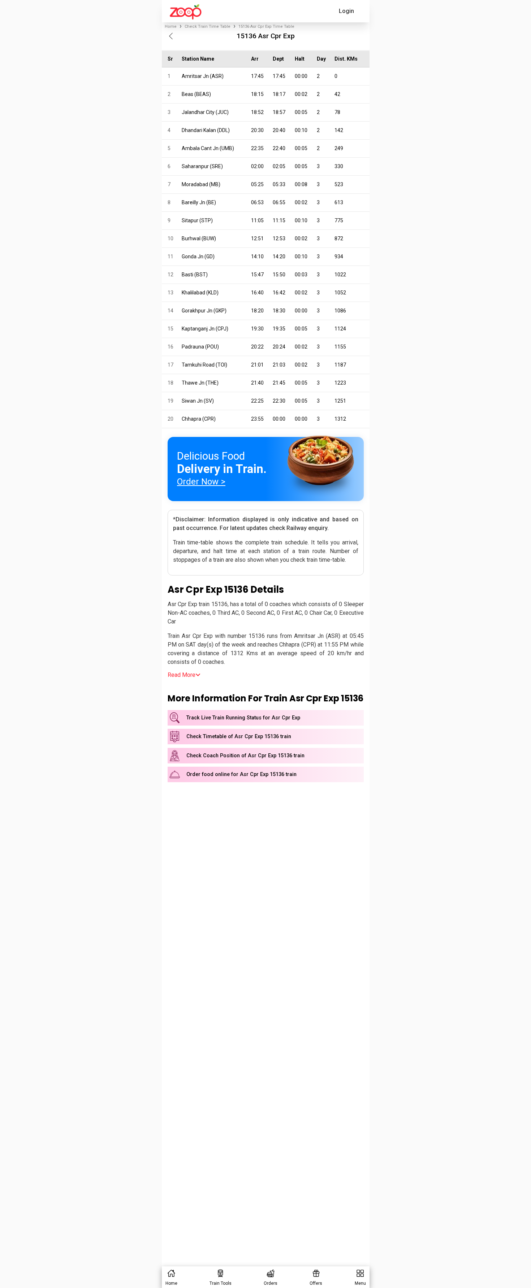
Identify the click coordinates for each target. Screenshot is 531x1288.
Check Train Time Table (207, 26)
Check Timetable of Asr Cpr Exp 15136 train (238, 736)
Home (171, 26)
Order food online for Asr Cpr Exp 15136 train (241, 774)
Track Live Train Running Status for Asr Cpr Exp (243, 718)
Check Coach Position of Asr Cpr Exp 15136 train (245, 756)
